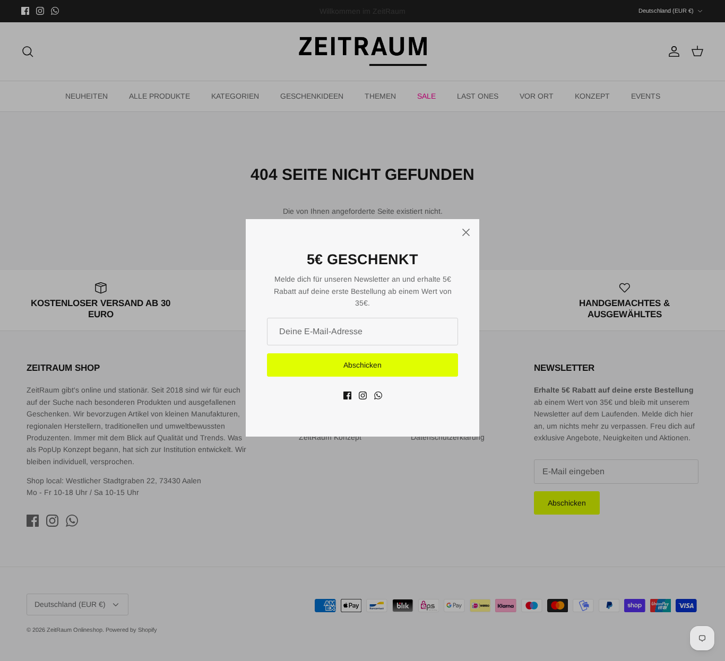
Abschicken (362, 365)
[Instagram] (363, 395)
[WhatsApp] (378, 395)
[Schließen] (466, 232)
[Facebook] (347, 395)
